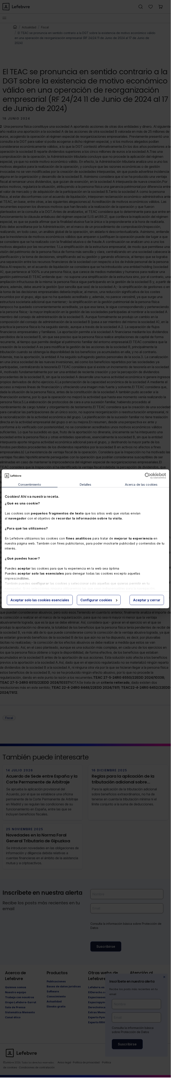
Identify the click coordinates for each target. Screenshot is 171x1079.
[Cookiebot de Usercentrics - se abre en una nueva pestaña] (148, 476)
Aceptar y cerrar (146, 600)
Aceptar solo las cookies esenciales (39, 600)
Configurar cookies (96, 600)
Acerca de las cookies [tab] (141, 484)
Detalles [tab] (85, 484)
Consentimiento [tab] (29, 484)
